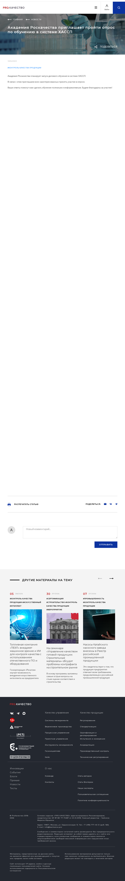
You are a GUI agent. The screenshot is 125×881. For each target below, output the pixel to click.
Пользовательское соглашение (93, 794)
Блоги (13, 776)
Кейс (47, 757)
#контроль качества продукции (24, 68)
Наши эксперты (85, 788)
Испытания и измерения (92, 739)
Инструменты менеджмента (59, 745)
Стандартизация (88, 727)
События (15, 772)
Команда (49, 776)
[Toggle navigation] (96, 7)
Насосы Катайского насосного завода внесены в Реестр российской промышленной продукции (95, 652)
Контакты (49, 782)
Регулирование (87, 720)
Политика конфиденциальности (93, 800)
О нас (48, 768)
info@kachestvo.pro (53, 827)
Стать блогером (85, 782)
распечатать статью (26, 504)
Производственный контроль (94, 751)
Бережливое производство (58, 727)
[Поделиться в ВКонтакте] (109, 503)
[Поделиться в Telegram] (114, 503)
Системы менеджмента (56, 720)
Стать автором (85, 776)
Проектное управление (56, 739)
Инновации (17, 768)
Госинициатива (52, 751)
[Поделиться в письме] (103, 503)
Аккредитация (87, 745)
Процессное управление (57, 733)
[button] (111, 581)
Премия (15, 780)
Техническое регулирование (94, 757)
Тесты (13, 788)
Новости (15, 784)
